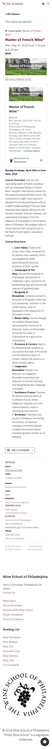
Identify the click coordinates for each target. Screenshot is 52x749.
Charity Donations (13, 614)
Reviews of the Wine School (18, 610)
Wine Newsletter (12, 637)
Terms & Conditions (13, 619)
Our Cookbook (11, 665)
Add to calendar (20, 450)
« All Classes (12, 14)
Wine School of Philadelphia (17, 520)
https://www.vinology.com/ (17, 502)
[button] (44, 742)
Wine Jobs (8, 660)
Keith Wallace (11, 509)
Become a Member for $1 (18, 79)
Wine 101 (8, 646)
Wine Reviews (10, 641)
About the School (12, 605)
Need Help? (9, 600)
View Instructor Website (16, 513)
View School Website (14, 538)
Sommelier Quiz (11, 651)
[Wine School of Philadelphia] (12, 3)
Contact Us (9, 592)
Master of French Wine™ (16, 487)
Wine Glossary (10, 655)
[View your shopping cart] (43, 3)
